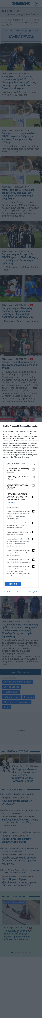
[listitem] (21, 464)
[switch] (33, 469)
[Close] (38, 426)
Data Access (21, 592)
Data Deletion (8, 592)
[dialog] (21, 509)
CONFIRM (13, 584)
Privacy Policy (34, 592)
